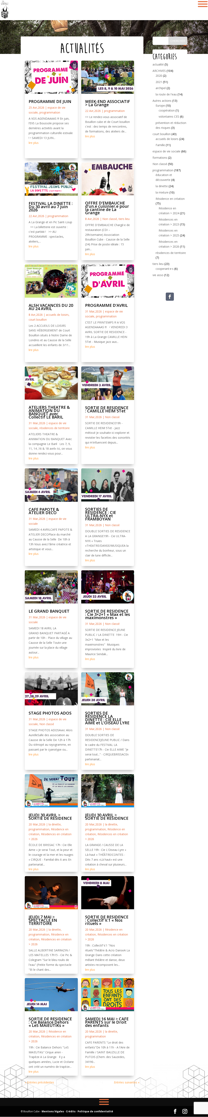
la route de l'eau (166, 94)
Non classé (46, 724)
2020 (159, 76)
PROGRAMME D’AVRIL (106, 305)
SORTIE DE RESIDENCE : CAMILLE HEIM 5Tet (106, 409)
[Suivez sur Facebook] (170, 297)
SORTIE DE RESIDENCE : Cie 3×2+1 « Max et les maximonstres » (107, 614)
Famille (160, 145)
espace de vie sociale (166, 151)
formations (160, 158)
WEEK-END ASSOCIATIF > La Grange (107, 103)
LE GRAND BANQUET (49, 611)
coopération (167, 110)
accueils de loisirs (57, 315)
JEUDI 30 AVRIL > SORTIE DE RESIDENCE (50, 816)
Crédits (71, 1111)
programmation (49, 112)
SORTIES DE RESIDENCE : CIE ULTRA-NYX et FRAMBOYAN (100, 514)
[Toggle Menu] (104, 1102)
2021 (159, 82)
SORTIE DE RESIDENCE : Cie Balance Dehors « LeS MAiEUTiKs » (50, 1022)
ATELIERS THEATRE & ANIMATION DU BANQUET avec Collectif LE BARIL (49, 412)
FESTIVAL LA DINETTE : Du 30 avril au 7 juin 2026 (51, 207)
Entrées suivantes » (126, 1082)
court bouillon (38, 319)
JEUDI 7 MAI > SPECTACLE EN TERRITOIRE (43, 920)
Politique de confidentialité (95, 1111)
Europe (160, 105)
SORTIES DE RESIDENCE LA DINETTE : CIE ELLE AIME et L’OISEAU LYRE (107, 718)
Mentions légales (53, 1111)
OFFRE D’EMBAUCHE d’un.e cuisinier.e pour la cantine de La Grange (107, 207)
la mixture (162, 192)
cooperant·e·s (164, 269)
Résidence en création (170, 199)
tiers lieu (124, 219)
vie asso (158, 275)
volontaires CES (169, 116)
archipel (161, 88)
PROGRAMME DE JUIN (50, 101)
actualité (158, 64)
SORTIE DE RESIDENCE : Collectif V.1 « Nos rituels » (106, 920)
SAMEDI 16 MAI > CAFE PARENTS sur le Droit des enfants (107, 1022)
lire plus (34, 143)
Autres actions (162, 101)
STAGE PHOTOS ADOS (50, 713)
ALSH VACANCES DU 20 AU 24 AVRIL (51, 307)
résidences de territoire (54, 428)
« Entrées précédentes (39, 1082)
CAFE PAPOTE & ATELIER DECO (44, 511)
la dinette (55, 824)
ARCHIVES (159, 71)
